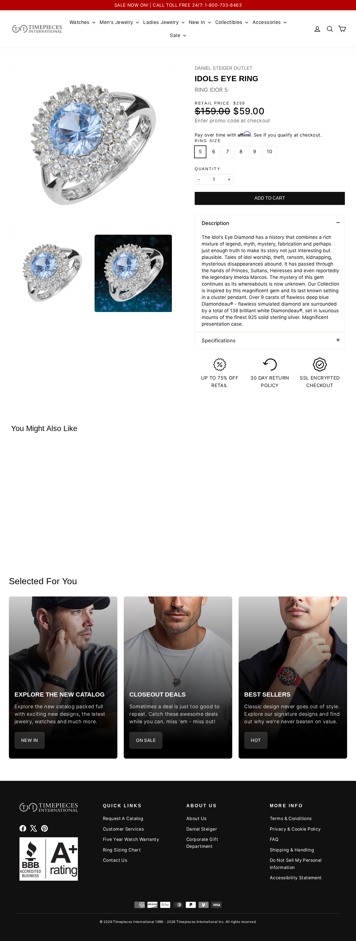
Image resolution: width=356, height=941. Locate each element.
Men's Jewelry (117, 22)
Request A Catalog (123, 818)
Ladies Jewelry (161, 22)
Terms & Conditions (291, 818)
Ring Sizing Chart (122, 850)
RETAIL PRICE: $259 (220, 103)
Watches (80, 22)
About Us (196, 818)
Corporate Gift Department (202, 843)
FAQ (274, 839)
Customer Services (123, 829)
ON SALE (146, 740)
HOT (256, 740)
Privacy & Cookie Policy (295, 829)
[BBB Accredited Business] (48, 859)
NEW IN (29, 740)
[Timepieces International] (37, 28)
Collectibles (229, 22)
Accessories (267, 22)
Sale (176, 35)
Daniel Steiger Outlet (224, 68)
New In (198, 22)
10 (269, 151)
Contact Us (115, 860)
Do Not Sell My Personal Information (296, 864)
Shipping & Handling (292, 850)
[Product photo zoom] (92, 146)
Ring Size (208, 141)
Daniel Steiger (201, 829)
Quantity (208, 169)
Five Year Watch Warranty (131, 839)
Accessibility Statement (296, 877)
